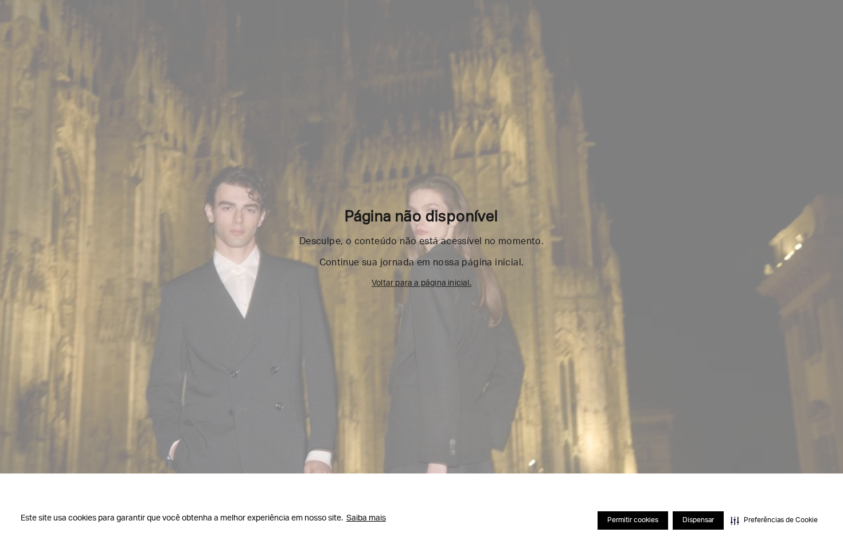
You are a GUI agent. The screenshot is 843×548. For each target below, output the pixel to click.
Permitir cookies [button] (632, 520)
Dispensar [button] (698, 520)
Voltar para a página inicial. (421, 284)
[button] (774, 520)
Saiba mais (366, 519)
